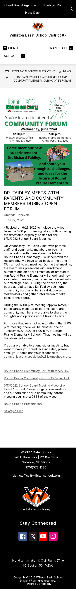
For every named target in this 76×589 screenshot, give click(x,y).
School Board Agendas (19, 5)
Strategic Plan (53, 5)
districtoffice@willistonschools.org (36, 475)
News (67, 71)
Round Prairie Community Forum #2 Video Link (37, 378)
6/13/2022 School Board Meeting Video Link (34, 385)
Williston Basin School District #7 (30, 71)
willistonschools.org (36, 509)
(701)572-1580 (36, 467)
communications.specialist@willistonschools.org (37, 356)
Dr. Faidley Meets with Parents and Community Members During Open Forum (42, 79)
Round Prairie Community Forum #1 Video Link (36, 371)
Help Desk (33, 12)
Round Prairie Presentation (23, 404)
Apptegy (46, 583)
